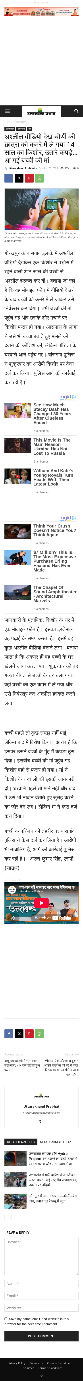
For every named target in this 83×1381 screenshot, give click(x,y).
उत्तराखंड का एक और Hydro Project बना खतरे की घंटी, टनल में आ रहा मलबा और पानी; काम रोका (53, 1158)
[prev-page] (7, 1217)
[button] (7, 111)
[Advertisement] (41, 61)
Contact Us (36, 1363)
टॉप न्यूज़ (21, 128)
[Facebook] (8, 178)
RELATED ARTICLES (21, 1142)
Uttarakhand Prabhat (21, 168)
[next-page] (14, 1217)
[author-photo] (41, 1100)
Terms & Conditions (50, 1368)
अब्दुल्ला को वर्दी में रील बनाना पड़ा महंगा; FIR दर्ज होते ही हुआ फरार (22, 1065)
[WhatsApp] (39, 178)
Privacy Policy (17, 1363)
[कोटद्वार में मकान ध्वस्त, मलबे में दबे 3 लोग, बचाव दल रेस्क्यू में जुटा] (15, 1201)
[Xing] (41, 1121)
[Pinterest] (29, 178)
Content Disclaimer (59, 1363)
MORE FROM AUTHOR (55, 1142)
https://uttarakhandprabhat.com (41, 1112)
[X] (19, 178)
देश (30, 128)
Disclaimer (27, 1368)
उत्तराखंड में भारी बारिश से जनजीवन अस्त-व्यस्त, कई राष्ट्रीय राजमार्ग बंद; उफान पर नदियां (53, 1180)
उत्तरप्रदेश (21, 122)
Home (8, 122)
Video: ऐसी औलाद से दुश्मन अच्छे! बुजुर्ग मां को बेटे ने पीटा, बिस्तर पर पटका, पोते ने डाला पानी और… (61, 1068)
